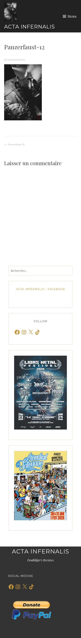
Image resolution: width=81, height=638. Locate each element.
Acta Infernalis (29, 26)
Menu (72, 16)
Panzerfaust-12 (16, 144)
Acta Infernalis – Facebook (40, 289)
